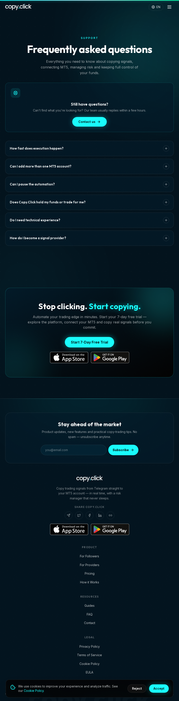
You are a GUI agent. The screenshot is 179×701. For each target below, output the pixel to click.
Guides (89, 605)
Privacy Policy (89, 646)
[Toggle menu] (169, 7)
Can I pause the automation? (32, 184)
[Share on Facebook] (89, 515)
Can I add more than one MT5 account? (40, 166)
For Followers (89, 556)
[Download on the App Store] (69, 357)
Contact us (86, 122)
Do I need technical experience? (35, 220)
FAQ (90, 614)
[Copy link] (110, 515)
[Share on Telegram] (68, 515)
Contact (89, 623)
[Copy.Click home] (18, 7)
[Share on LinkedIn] (100, 515)
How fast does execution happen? (37, 148)
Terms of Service (89, 655)
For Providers (89, 565)
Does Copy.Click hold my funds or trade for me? (48, 202)
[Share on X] (79, 515)
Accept (158, 688)
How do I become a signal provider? (38, 238)
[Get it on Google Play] (110, 357)
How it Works (89, 582)
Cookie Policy (89, 664)
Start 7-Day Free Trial (89, 342)
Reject (137, 688)
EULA (89, 672)
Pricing (90, 573)
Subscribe (121, 450)
